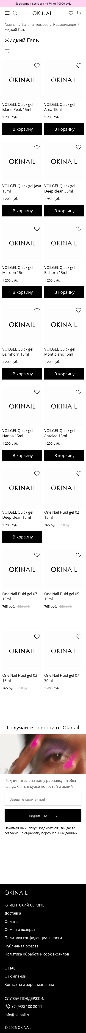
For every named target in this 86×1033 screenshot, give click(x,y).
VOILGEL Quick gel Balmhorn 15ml (17, 352)
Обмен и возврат (20, 929)
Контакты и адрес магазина (29, 984)
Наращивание (64, 24)
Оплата (11, 921)
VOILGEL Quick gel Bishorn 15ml (59, 270)
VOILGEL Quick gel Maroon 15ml (17, 270)
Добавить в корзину (22, 129)
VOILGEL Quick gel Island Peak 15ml (17, 107)
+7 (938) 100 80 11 (26, 1006)
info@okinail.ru (18, 1014)
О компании (15, 976)
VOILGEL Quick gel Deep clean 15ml (17, 515)
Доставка (13, 913)
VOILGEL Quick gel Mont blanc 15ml (59, 352)
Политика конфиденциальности (33, 937)
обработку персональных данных (50, 833)
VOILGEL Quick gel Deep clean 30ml (59, 188)
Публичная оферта (22, 946)
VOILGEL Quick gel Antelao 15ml (59, 433)
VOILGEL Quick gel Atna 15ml (59, 107)
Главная (11, 24)
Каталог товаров (35, 24)
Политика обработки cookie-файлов (37, 954)
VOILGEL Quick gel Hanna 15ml (17, 433)
